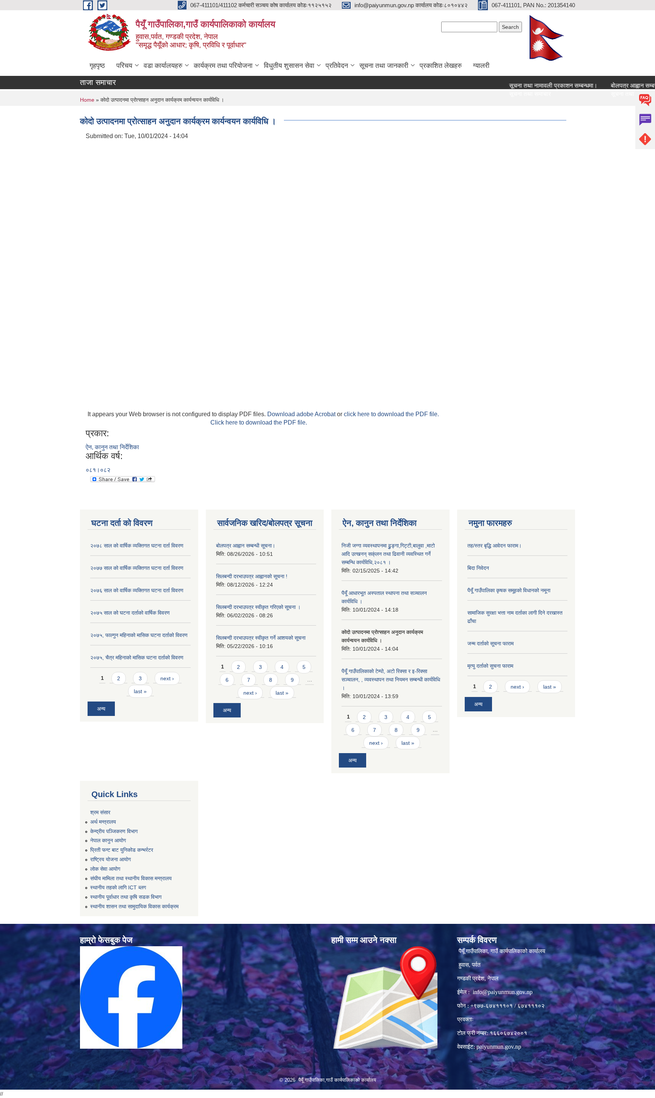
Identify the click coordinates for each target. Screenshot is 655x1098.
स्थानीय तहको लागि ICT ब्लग (118, 887)
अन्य (101, 709)
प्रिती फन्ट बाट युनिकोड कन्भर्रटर (121, 850)
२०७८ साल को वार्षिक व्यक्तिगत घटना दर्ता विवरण (136, 546)
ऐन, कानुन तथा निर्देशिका (112, 447)
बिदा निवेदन (478, 568)
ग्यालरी (481, 65)
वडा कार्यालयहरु (163, 65)
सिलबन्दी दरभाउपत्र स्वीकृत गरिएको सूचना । (258, 607)
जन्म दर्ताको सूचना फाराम (490, 643)
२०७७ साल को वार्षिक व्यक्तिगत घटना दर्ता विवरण (136, 568)
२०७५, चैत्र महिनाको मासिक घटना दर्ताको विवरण (136, 657)
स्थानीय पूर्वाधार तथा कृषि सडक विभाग (125, 897)
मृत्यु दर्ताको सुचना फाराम (490, 666)
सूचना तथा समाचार (510, 94)
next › (167, 678)
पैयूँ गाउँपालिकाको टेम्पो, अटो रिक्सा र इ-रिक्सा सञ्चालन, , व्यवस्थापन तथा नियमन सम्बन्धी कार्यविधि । (391, 679)
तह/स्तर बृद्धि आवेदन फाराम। (494, 546)
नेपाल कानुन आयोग (108, 840)
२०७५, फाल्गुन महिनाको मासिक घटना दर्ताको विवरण (139, 635)
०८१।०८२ (98, 470)
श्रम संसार (100, 812)
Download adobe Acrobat (302, 414)
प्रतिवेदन (337, 65)
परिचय (124, 65)
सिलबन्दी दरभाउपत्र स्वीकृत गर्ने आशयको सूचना (261, 638)
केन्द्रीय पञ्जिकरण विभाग (114, 831)
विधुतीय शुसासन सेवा (289, 65)
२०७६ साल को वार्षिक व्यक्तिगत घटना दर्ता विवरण (136, 590)
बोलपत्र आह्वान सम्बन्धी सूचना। (245, 546)
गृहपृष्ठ (97, 65)
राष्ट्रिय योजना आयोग (110, 859)
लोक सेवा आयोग (105, 869)
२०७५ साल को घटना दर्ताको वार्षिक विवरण (130, 613)
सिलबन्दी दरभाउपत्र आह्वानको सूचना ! (251, 576)
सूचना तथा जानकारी (383, 65)
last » (140, 691)
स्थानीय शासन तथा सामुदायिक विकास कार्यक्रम (134, 906)
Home (87, 100)
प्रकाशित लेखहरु (441, 65)
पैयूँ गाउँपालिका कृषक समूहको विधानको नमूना (508, 590)
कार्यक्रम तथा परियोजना (223, 65)
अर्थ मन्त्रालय (103, 822)
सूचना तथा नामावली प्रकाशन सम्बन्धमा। (533, 85)
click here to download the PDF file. (391, 414)
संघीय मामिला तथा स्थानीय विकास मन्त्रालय (131, 878)
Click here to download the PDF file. (258, 422)
